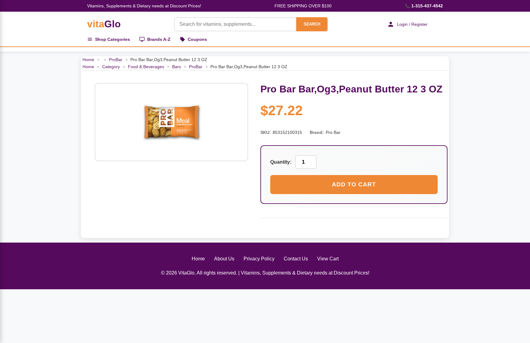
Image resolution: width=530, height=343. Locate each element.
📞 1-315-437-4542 (424, 5)
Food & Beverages (146, 66)
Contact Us (296, 258)
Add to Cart (354, 184)
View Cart (328, 258)
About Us (224, 258)
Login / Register (412, 24)
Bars (176, 66)
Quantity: (280, 162)
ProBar (115, 59)
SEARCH (312, 24)
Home (88, 59)
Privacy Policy (259, 258)
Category (111, 66)
